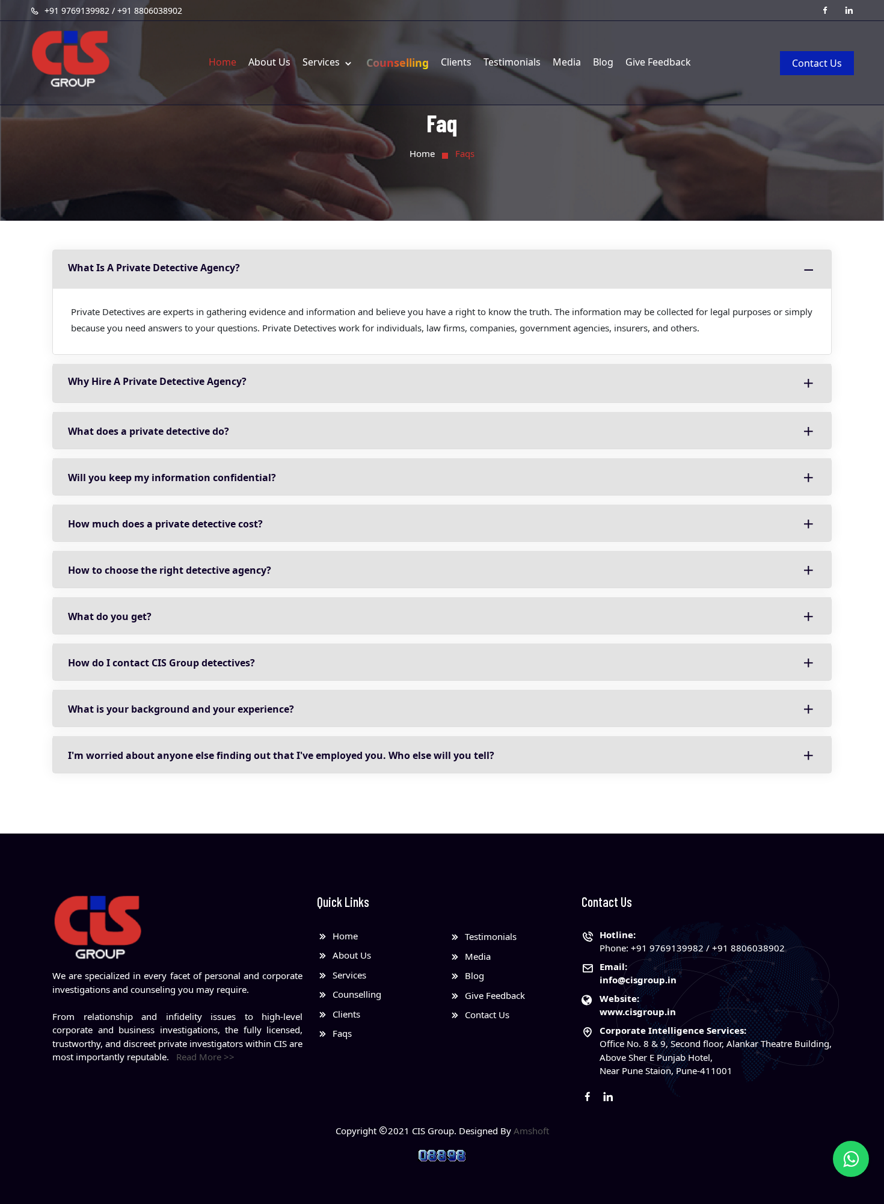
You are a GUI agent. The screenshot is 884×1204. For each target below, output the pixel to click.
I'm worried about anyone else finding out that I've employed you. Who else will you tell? (281, 755)
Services (322, 62)
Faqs (341, 1033)
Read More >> (205, 1057)
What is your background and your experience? (181, 709)
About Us (269, 62)
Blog (603, 62)
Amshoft (531, 1131)
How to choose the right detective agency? (169, 570)
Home (222, 62)
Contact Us (817, 63)
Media (567, 62)
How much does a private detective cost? (165, 523)
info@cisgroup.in (638, 980)
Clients (456, 62)
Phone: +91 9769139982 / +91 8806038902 (692, 941)
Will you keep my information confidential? (172, 477)
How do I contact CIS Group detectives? (161, 662)
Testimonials (512, 62)
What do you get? (110, 616)
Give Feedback (658, 62)
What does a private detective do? (148, 431)
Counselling (397, 62)
